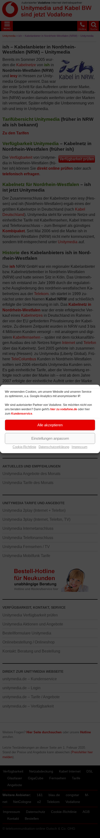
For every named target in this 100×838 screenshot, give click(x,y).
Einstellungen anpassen (50, 438)
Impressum (79, 447)
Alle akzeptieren (50, 425)
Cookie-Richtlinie (24, 447)
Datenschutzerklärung (54, 447)
